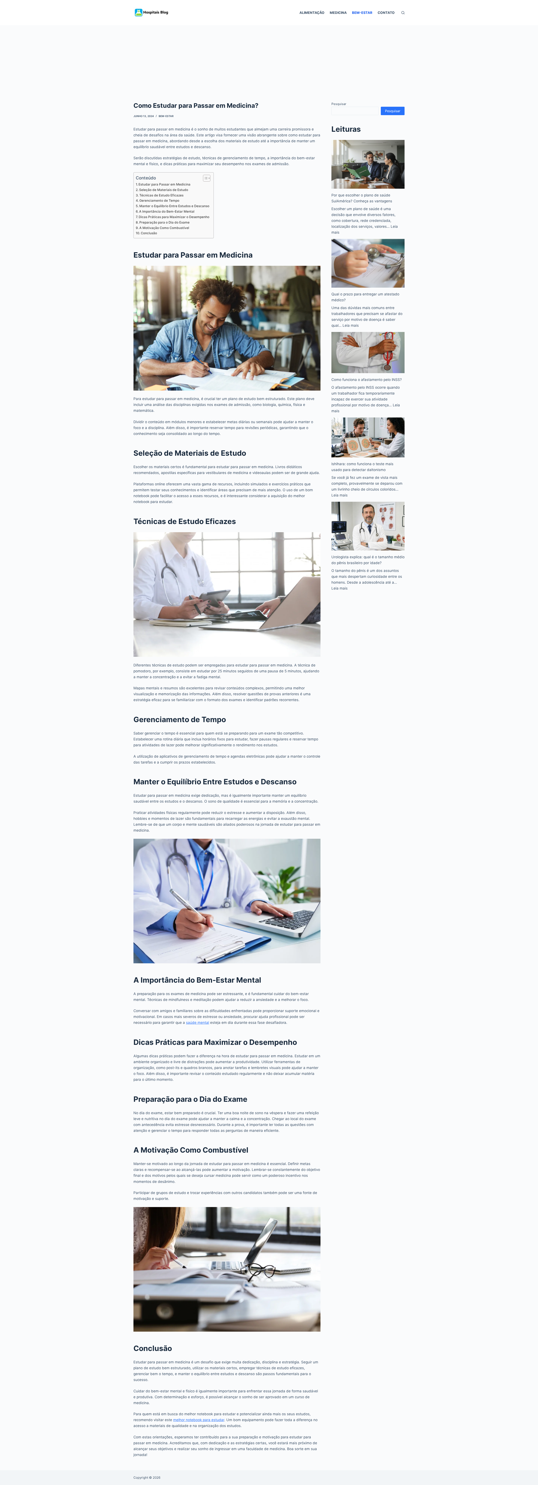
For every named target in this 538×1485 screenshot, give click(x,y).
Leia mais (351, 325)
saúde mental (197, 1022)
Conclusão (149, 233)
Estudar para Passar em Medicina (164, 184)
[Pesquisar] (403, 12)
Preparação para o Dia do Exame (164, 222)
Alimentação (311, 13)
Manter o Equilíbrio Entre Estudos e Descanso (174, 206)
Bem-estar (362, 13)
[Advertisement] (269, 56)
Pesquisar (338, 104)
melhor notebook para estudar (198, 1420)
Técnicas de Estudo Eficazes (161, 195)
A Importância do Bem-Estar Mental (166, 211)
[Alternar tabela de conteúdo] (204, 178)
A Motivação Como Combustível (164, 228)
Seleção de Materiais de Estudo (163, 190)
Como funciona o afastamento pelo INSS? (366, 380)
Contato (386, 13)
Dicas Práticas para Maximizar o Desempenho (174, 217)
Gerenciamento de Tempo (159, 201)
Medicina (338, 13)
